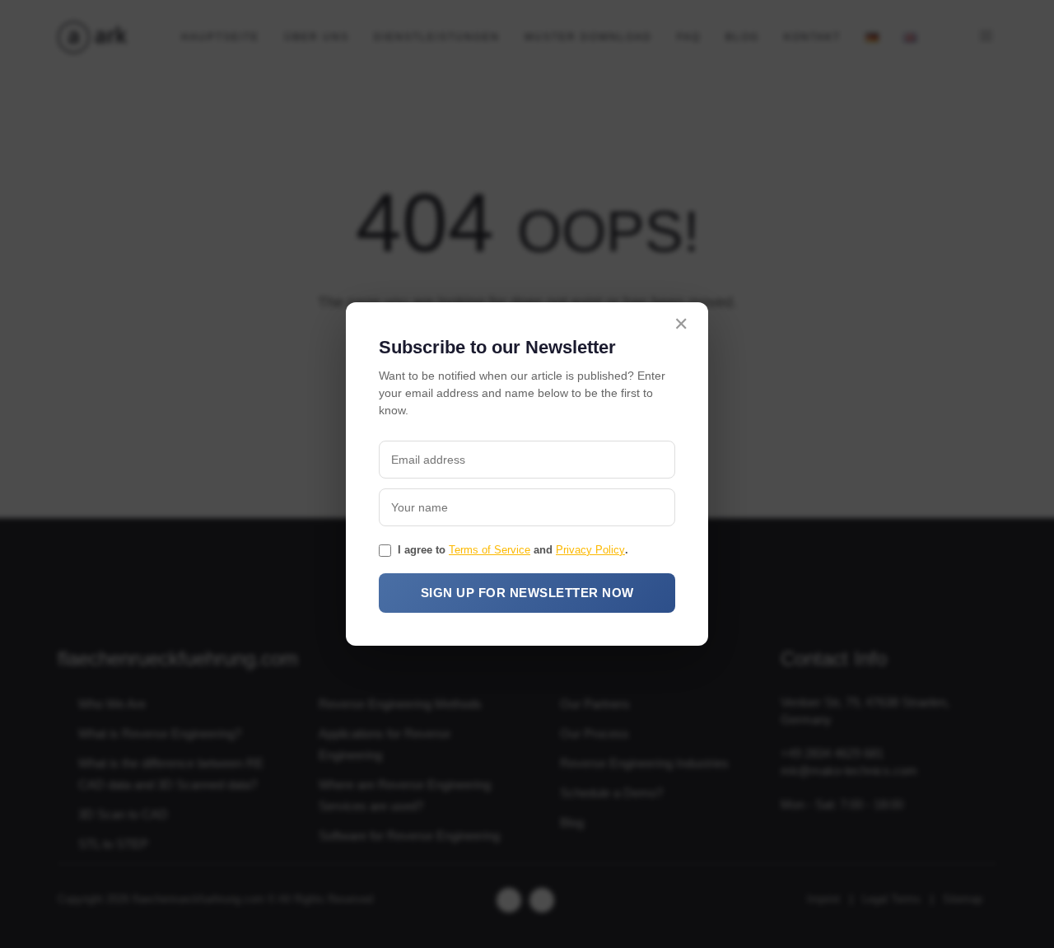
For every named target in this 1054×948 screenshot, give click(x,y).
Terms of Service (489, 550)
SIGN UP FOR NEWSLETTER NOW (527, 593)
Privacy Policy (590, 550)
